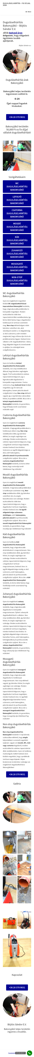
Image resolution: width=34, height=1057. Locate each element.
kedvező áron (15, 32)
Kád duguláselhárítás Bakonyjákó (17, 240)
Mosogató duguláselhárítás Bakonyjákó (17, 267)
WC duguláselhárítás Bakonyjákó (17, 186)
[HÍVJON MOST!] (29, 1053)
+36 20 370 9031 (17, 117)
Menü (29, 12)
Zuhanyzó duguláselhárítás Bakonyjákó (17, 253)
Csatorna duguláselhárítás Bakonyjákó (17, 213)
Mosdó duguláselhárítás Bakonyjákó (17, 227)
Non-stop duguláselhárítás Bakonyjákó (17, 280)
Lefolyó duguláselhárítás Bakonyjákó (17, 200)
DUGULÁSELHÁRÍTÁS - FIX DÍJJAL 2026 (16, 4)
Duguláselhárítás (13, 1053)
